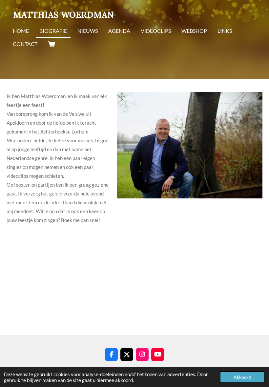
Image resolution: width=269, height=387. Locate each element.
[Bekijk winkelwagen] (51, 44)
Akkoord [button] (242, 377)
